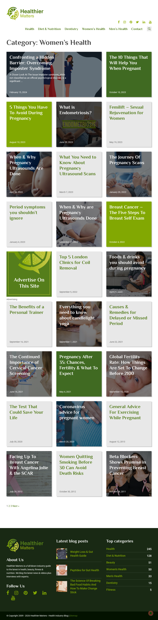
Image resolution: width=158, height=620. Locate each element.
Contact (136, 29)
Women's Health (129, 569)
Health (29, 29)
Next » (15, 506)
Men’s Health (118, 29)
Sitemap (73, 615)
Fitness (129, 589)
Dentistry (71, 29)
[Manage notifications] (150, 613)
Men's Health (129, 576)
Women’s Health (93, 29)
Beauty (129, 562)
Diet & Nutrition (49, 29)
